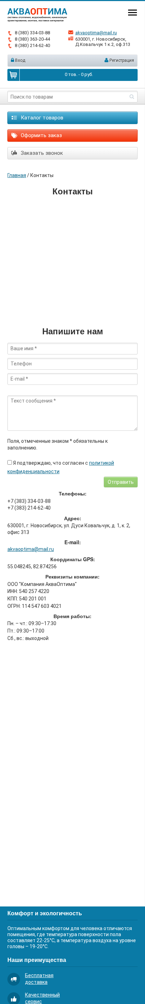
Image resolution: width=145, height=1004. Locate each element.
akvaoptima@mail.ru (96, 32)
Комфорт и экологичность (44, 913)
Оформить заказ (40, 135)
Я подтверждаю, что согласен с (60, 467)
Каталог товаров (41, 118)
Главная (16, 175)
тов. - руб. (79, 74)
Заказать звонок (41, 153)
